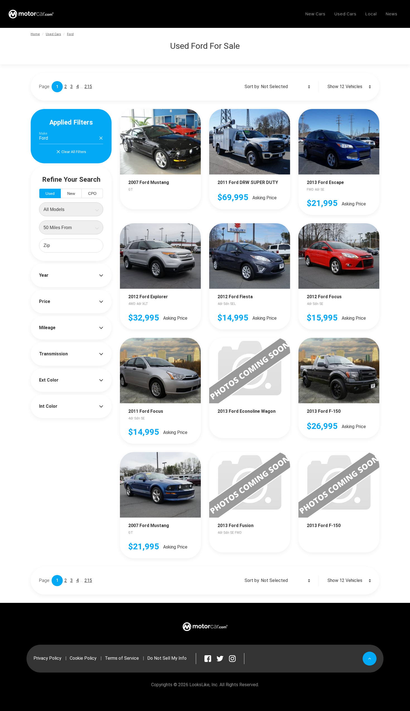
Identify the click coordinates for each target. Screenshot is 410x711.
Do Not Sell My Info (167, 658)
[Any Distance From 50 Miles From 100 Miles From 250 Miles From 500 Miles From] (71, 227)
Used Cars (53, 34)
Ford (70, 34)
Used (50, 193)
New (71, 193)
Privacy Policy (47, 658)
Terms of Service (122, 658)
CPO (92, 193)
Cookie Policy (83, 658)
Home (35, 34)
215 (88, 86)
